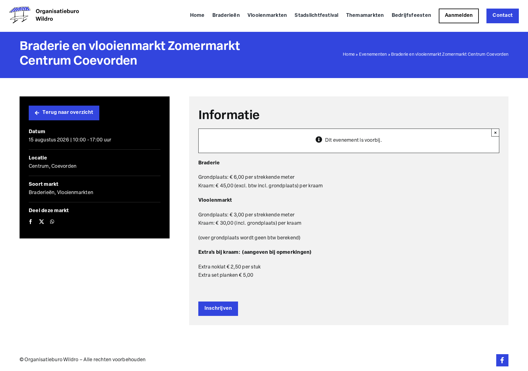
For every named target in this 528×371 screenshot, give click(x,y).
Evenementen (373, 54)
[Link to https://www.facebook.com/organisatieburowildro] (502, 360)
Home (349, 54)
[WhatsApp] (52, 222)
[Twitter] (41, 222)
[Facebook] (30, 222)
